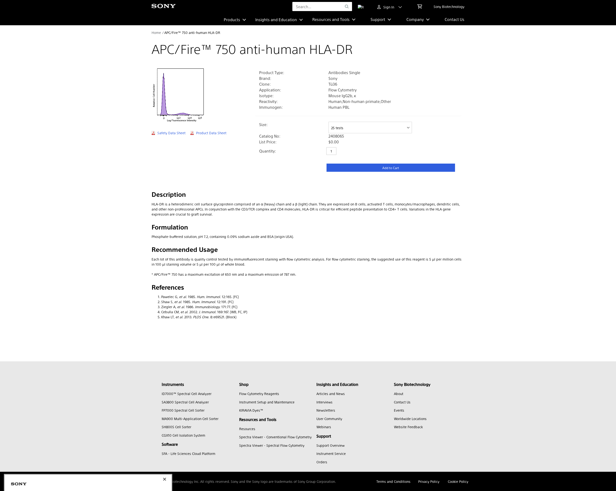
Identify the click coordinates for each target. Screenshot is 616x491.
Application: (270, 89)
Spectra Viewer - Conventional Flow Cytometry (275, 437)
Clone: (265, 84)
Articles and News (330, 393)
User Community (329, 418)
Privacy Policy (428, 481)
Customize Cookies (32, 478)
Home (156, 32)
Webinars (323, 427)
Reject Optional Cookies (100, 478)
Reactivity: (268, 101)
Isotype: (266, 95)
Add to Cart (390, 168)
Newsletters (325, 410)
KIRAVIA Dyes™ (251, 410)
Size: (263, 124)
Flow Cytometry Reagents (259, 393)
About (398, 393)
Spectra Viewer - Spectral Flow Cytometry (271, 445)
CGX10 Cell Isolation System (183, 435)
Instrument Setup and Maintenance (267, 402)
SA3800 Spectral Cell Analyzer (185, 402)
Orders (321, 462)
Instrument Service (331, 453)
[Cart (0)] (419, 6)
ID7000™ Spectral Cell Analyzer (187, 393)
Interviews (324, 402)
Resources (247, 429)
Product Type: (271, 72)
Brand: (265, 78)
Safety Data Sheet (171, 133)
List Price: (267, 141)
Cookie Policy (458, 481)
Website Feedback (408, 427)
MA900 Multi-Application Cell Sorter (190, 418)
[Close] (164, 436)
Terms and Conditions (393, 481)
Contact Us (454, 19)
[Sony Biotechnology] (164, 6)
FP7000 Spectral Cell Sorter (183, 410)
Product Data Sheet (211, 133)
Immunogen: (271, 107)
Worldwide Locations (410, 418)
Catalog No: (269, 136)
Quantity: (267, 150)
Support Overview (330, 445)
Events (399, 410)
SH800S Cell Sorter (176, 427)
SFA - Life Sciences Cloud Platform (188, 453)
